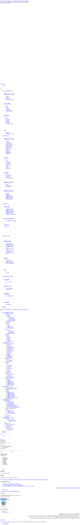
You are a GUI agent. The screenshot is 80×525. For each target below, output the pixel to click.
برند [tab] (1, 444)
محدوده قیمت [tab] (2, 448)
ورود (1, 88)
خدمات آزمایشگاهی (20, 479)
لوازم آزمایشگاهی (34, 479)
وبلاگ (5, 479)
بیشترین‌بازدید (5, 458)
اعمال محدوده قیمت (4, 454)
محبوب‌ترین (4, 459)
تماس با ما (2, 521)
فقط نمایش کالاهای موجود (6, 446)
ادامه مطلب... (2, 519)
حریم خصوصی (13, 521)
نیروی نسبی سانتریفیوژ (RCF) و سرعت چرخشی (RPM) (13, 484)
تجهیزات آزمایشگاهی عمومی (42, 479)
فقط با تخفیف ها (5, 447)
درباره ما (4, 511)
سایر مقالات (5, 489)
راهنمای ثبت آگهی (6, 512)
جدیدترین (4, 460)
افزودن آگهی (3, 439)
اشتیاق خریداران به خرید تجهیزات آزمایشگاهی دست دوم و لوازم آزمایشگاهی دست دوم (18, 485)
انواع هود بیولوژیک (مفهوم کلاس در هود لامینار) (11, 483)
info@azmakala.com (4, 498)
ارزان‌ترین (4, 461)
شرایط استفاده (7, 521)
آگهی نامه (2, 479)
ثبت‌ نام (4, 85)
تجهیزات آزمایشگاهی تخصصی (11, 479)
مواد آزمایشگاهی (27, 479)
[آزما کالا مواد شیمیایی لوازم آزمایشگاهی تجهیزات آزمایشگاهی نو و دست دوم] (14, 0)
